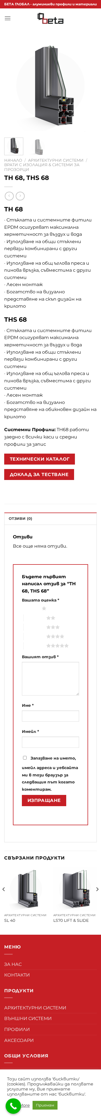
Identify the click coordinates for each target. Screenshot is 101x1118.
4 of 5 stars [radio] (35, 636)
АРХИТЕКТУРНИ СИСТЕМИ (56, 160)
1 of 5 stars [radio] (30, 608)
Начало (13, 160)
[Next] (88, 85)
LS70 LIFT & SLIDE (71, 920)
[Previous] (13, 85)
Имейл (30, 731)
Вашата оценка (40, 600)
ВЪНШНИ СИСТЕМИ (28, 1018)
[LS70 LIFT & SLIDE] (75, 889)
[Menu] (7, 18)
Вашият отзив (40, 656)
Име (28, 705)
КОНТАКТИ (17, 975)
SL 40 (9, 920)
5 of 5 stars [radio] (35, 645)
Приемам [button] (45, 1105)
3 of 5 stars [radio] (35, 627)
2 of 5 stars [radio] (35, 618)
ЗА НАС (13, 964)
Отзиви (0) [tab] (21, 518)
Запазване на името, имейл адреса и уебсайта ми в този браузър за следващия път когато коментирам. (50, 774)
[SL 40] (26, 889)
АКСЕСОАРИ (19, 1040)
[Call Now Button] (13, 1106)
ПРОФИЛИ (17, 1029)
